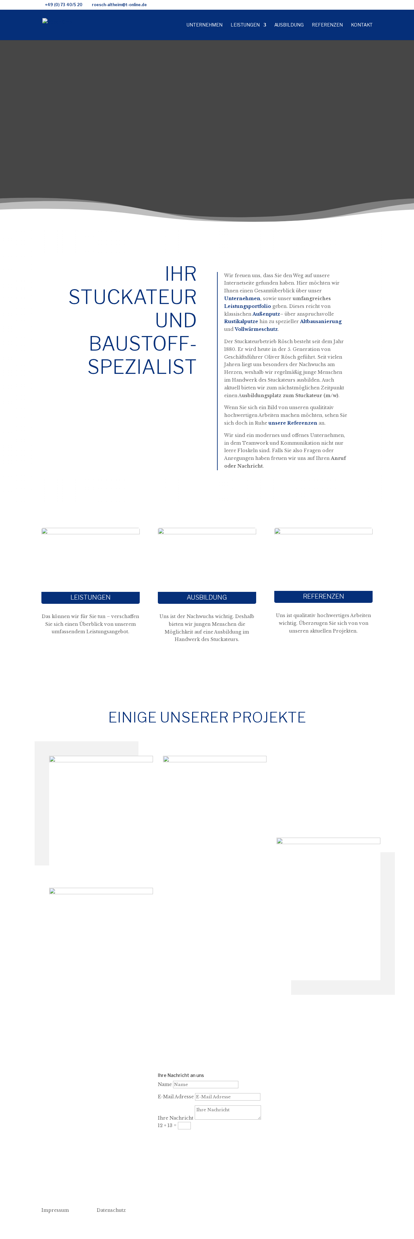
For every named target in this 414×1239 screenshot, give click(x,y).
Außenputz (266, 314)
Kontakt (362, 25)
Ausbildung (289, 25)
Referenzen (327, 25)
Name (165, 1084)
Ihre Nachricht (175, 1118)
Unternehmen (205, 25)
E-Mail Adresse (176, 1097)
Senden (177, 1138)
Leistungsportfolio (247, 306)
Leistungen (245, 25)
